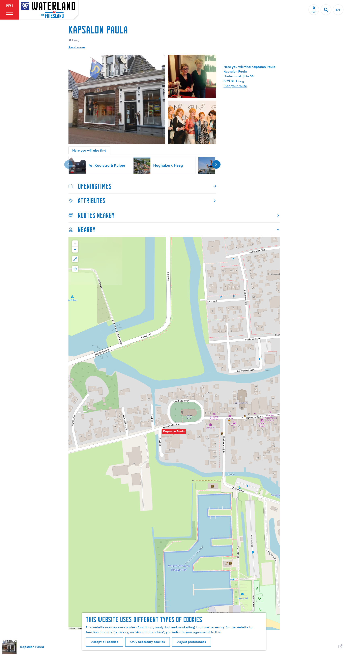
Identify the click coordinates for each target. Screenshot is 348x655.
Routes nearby (96, 215)
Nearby (86, 230)
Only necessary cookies (147, 642)
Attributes (92, 201)
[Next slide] (216, 164)
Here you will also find (89, 150)
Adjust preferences (191, 642)
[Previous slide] (68, 164)
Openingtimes (95, 186)
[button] (174, 433)
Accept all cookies (104, 642)
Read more (76, 47)
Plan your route (235, 86)
